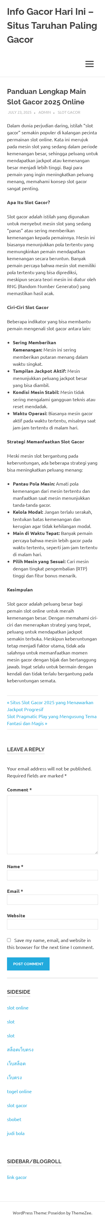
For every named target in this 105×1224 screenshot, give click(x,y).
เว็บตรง (14, 1077)
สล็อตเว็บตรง (20, 1049)
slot (11, 1021)
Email (15, 891)
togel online (19, 1091)
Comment (19, 789)
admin (44, 112)
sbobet (14, 1119)
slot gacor (17, 1105)
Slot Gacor (69, 112)
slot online (18, 1007)
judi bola (15, 1133)
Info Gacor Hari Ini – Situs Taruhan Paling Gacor (52, 25)
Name (15, 866)
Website (16, 915)
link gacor (17, 1177)
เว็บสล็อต (16, 1063)
